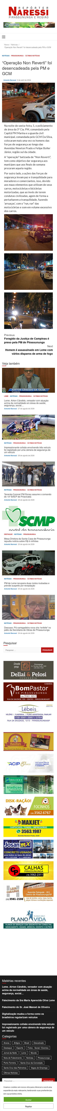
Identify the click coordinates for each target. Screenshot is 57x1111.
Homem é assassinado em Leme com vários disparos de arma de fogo (29, 349)
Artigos (17, 1042)
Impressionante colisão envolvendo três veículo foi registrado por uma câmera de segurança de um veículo (28, 427)
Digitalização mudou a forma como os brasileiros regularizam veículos (23, 1015)
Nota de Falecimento (13, 1057)
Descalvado (39, 1042)
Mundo (34, 1052)
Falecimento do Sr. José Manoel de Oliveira (26, 1007)
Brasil (26, 1042)
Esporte (19, 1047)
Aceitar (28, 1099)
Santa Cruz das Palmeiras (15, 1067)
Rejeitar (28, 1106)
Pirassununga (17, 55)
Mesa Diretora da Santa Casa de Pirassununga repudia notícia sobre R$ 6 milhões (28, 518)
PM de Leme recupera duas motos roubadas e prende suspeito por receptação (28, 562)
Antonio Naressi (10, 80)
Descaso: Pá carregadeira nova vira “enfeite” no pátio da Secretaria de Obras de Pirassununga (28, 607)
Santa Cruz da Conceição (31, 1062)
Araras (6, 1042)
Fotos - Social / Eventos (38, 1047)
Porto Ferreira (10, 1062)
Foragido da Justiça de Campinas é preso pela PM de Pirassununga (26, 338)
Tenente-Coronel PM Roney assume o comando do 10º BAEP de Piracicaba (28, 474)
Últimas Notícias (32, 55)
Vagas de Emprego (39, 1067)
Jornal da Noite (10, 1052)
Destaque (8, 534)
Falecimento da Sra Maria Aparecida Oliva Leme (28, 1000)
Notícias (6, 55)
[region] (28, 1096)
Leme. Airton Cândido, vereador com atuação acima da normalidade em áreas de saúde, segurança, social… (28, 380)
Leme (6, 396)
